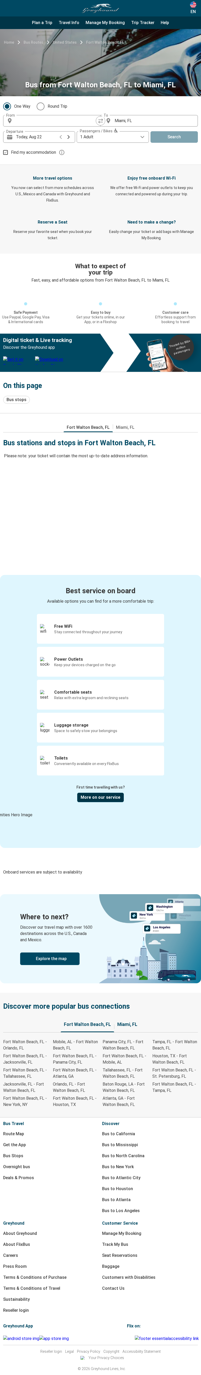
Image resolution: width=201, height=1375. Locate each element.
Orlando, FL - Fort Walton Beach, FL (69, 1087)
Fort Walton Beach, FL (105, 42)
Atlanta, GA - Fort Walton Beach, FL (119, 1101)
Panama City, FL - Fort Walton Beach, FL (123, 1045)
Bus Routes (33, 42)
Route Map (13, 1133)
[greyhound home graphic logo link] (100, 8)
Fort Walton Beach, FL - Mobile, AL (124, 1059)
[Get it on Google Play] (21, 1339)
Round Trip (57, 106)
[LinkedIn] (132, 1338)
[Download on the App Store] (54, 1339)
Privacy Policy (88, 1351)
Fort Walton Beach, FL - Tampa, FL (174, 1087)
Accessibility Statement (141, 1351)
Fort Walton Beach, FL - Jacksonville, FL (25, 1059)
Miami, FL (125, 427)
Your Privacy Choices (106, 1358)
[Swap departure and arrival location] (100, 120)
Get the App (14, 1144)
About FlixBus (16, 1244)
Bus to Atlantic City (121, 1177)
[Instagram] (129, 1338)
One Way (22, 106)
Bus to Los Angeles (121, 1210)
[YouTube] (131, 1338)
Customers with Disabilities (128, 1277)
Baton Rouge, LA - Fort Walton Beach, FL (124, 1087)
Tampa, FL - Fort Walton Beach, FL (174, 1045)
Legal (69, 1351)
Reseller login (16, 1310)
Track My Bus (115, 1244)
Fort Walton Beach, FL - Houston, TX (75, 1101)
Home (9, 42)
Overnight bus (16, 1166)
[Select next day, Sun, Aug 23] (68, 137)
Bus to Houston (117, 1188)
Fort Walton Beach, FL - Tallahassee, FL (25, 1073)
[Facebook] (128, 1338)
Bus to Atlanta (116, 1199)
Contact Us (113, 1288)
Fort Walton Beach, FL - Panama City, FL (75, 1059)
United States (65, 42)
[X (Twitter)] (134, 1338)
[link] (100, 938)
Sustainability (16, 1299)
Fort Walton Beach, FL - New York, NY (25, 1101)
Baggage (110, 1266)
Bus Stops (13, 1155)
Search (174, 136)
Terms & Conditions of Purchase (34, 1277)
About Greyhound (20, 1233)
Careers (10, 1255)
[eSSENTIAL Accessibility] (168, 1338)
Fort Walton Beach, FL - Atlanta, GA (75, 1073)
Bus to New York (118, 1166)
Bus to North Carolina (123, 1155)
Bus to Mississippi (120, 1144)
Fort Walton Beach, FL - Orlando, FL (25, 1045)
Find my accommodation (33, 152)
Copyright (111, 1351)
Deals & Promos (18, 1177)
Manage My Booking (121, 1233)
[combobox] (56, 121)
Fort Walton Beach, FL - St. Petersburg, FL (174, 1073)
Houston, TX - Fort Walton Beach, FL (169, 1059)
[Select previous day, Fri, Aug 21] (61, 137)
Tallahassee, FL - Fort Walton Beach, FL (123, 1073)
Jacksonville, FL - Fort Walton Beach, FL (23, 1087)
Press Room (15, 1266)
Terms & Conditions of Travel (31, 1288)
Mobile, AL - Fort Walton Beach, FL (75, 1045)
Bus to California (118, 1133)
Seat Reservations (119, 1255)
